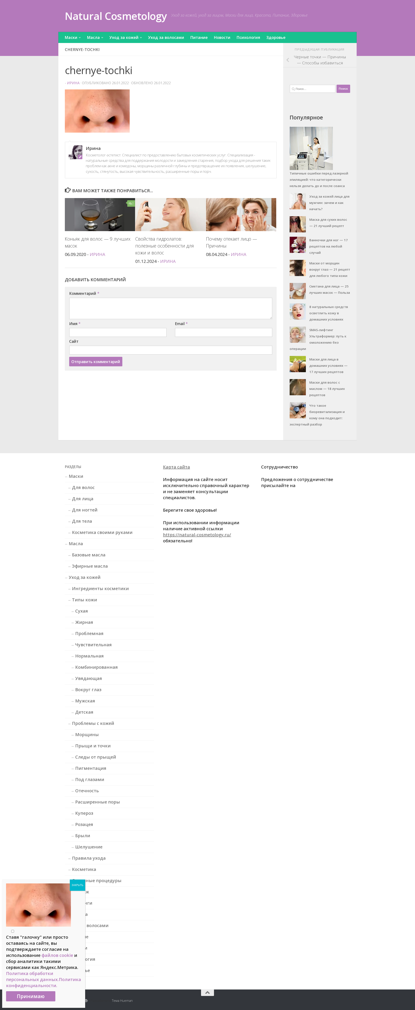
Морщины (87, 734)
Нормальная (89, 656)
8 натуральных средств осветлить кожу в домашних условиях (328, 313)
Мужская (85, 701)
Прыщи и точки (93, 746)
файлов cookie (57, 955)
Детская (84, 712)
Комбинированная (96, 667)
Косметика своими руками (102, 532)
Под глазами (89, 779)
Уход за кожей (124, 37)
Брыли (82, 835)
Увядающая (88, 678)
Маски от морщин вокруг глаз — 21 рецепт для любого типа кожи (329, 269)
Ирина (73, 83)
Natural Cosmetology (116, 16)
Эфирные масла (90, 566)
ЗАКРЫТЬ (77, 885)
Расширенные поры (97, 802)
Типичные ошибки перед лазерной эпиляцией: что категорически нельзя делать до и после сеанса (319, 179)
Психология (248, 37)
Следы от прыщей (95, 757)
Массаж (80, 892)
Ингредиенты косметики (100, 588)
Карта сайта (176, 467)
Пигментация (90, 768)
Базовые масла (88, 555)
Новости (222, 37)
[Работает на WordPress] (86, 1000)
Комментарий (84, 293)
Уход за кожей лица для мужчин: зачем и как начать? (329, 202)
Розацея (84, 824)
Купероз (84, 813)
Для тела (82, 521)
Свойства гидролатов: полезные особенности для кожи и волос (164, 246)
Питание (199, 37)
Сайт (73, 341)
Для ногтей (84, 510)
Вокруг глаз (88, 689)
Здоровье (276, 37)
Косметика (84, 869)
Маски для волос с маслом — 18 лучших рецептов (327, 388)
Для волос (83, 487)
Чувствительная (93, 645)
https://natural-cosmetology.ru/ (197, 535)
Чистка (80, 914)
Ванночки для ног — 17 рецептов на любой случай (328, 246)
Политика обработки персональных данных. (32, 976)
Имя (75, 323)
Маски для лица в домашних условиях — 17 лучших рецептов (328, 365)
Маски (71, 37)
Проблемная (89, 633)
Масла (93, 37)
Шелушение (88, 847)
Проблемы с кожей (93, 723)
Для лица (82, 499)
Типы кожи (84, 600)
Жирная (84, 622)
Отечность (87, 791)
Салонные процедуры (96, 880)
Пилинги (82, 903)
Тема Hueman (122, 1000)
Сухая (81, 611)
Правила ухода (89, 858)
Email (181, 323)
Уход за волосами (166, 37)
